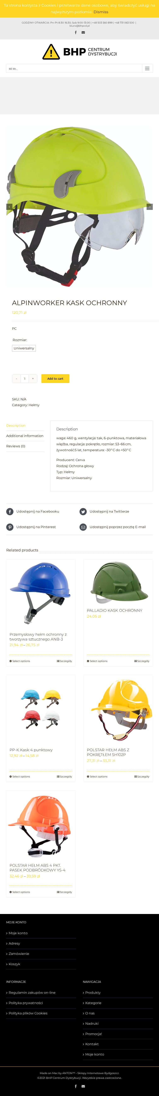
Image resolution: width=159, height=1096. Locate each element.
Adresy (14, 943)
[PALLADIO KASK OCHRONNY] (118, 581)
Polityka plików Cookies (28, 1013)
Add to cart (55, 379)
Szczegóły (66, 661)
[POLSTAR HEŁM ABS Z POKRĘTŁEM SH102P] (118, 709)
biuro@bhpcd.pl (80, 25)
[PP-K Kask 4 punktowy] (40, 709)
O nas (90, 1013)
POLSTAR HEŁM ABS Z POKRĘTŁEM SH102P (108, 752)
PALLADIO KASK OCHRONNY (114, 610)
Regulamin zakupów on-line (32, 993)
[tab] (25, 426)
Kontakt (92, 1044)
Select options (21, 661)
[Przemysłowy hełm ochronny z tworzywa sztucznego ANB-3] (40, 593)
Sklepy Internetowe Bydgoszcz (98, 1073)
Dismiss (101, 12)
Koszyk (14, 964)
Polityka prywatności (26, 1003)
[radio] (24, 348)
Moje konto (18, 933)
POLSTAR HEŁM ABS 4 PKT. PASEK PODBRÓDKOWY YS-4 (37, 867)
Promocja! (93, 1034)
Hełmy (34, 405)
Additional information (24, 436)
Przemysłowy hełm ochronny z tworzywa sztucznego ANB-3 (38, 636)
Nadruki (92, 1024)
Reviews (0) (15, 446)
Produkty (93, 993)
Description (15, 425)
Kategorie (93, 1003)
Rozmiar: (20, 340)
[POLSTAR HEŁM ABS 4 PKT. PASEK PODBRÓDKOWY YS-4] (40, 824)
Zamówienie (19, 954)
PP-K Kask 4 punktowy (31, 750)
